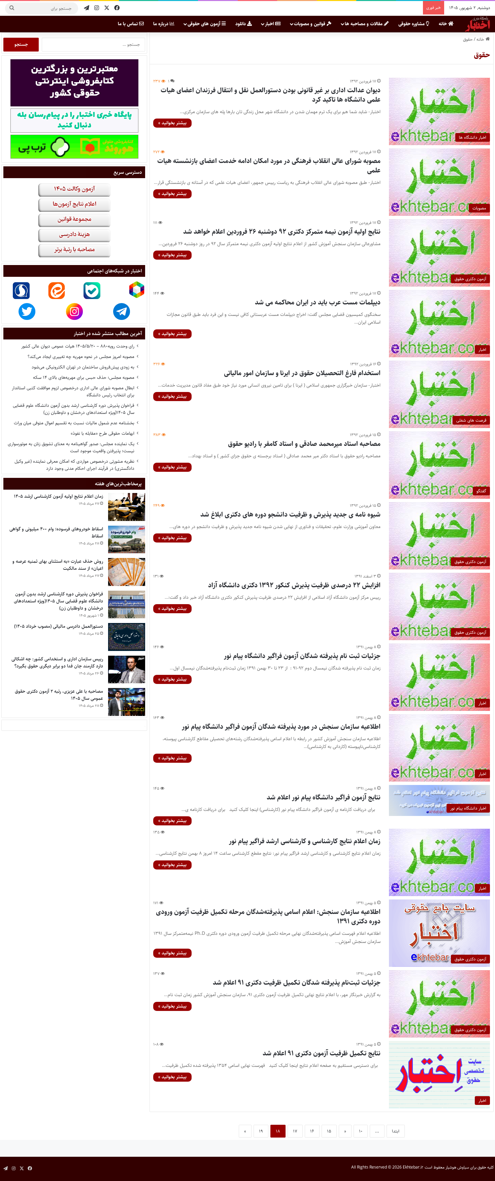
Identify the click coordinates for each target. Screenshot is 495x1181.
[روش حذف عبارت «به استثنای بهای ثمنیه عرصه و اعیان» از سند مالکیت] (126, 572)
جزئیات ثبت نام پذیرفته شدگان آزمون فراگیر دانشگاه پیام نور (302, 656)
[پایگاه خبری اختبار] (477, 24)
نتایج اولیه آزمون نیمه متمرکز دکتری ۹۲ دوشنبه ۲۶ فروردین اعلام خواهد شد (282, 232)
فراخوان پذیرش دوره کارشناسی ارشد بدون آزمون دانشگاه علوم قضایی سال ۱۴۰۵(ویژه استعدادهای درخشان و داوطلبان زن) (73, 409)
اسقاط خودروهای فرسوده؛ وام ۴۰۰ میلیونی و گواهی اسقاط (56, 532)
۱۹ (261, 1131)
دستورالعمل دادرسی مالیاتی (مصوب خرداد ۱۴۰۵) (58, 626)
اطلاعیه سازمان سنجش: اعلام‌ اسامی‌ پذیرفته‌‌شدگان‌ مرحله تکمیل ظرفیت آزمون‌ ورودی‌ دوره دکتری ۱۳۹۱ (268, 917)
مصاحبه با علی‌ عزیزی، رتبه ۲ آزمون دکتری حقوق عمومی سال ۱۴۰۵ (59, 695)
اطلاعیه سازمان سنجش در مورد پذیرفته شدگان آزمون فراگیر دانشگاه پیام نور (281, 727)
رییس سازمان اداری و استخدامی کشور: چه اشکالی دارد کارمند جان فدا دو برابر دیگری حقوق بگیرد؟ (57, 662)
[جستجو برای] (12, 8)
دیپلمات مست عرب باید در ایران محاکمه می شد (318, 302)
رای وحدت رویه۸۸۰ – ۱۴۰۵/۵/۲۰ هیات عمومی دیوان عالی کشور (77, 346)
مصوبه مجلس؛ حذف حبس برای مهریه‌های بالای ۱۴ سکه (83, 377)
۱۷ (295, 1131)
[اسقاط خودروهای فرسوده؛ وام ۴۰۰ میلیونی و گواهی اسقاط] (126, 540)
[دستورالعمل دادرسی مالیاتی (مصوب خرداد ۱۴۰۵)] (126, 637)
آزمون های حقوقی (205, 24)
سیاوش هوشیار (457, 1167)
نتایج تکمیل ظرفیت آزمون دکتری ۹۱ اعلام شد (322, 1053)
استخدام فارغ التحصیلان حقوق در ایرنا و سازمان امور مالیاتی (302, 373)
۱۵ (329, 1131)
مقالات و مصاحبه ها (364, 24)
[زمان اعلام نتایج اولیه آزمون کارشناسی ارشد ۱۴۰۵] (126, 507)
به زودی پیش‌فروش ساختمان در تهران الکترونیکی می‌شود (83, 367)
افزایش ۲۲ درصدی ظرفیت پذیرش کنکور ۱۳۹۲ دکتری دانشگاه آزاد (294, 585)
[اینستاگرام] (97, 8)
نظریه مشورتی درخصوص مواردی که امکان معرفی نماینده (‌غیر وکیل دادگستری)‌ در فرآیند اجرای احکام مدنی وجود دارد (74, 465)
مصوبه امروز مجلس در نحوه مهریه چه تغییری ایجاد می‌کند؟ (81, 356)
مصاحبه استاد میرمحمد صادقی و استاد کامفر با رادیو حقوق (304, 444)
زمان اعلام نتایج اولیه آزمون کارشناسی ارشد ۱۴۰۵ (58, 496)
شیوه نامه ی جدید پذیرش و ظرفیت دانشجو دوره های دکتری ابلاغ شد (290, 515)
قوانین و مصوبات (310, 24)
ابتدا (395, 1131)
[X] (107, 8)
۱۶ (312, 1131)
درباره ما (161, 24)
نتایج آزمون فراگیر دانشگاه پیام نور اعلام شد (324, 797)
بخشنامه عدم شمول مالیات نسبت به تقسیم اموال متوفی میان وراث (74, 423)
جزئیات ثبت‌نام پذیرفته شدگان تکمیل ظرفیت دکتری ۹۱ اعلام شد (297, 983)
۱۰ (360, 1131)
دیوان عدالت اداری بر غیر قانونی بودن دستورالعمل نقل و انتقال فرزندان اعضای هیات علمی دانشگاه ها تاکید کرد (271, 95)
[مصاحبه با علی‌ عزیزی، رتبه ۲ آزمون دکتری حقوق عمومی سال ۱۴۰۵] (126, 702)
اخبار (270, 24)
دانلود (241, 24)
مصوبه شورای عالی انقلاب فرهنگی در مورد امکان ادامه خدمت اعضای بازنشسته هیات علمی (269, 166)
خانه (443, 24)
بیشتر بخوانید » (172, 123)
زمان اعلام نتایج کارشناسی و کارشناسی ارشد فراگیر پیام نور (305, 841)
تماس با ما (128, 24)
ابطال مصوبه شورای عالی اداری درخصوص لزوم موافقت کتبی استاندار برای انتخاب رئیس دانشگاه (73, 391)
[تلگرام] (86, 8)
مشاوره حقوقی (412, 24)
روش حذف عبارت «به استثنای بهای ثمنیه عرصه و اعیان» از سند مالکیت (57, 565)
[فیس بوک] (117, 8)
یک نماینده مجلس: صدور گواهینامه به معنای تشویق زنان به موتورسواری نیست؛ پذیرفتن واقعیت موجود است (71, 447)
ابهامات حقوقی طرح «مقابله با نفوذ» (102, 433)
